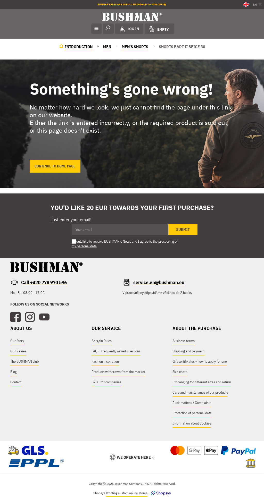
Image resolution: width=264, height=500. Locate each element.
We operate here (134, 457)
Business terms (183, 340)
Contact (15, 382)
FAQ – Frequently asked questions (116, 351)
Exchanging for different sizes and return (201, 382)
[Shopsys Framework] (159, 493)
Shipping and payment (188, 351)
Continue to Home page (55, 166)
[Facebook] (15, 317)
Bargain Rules (102, 340)
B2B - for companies (106, 382)
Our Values (18, 351)
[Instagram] (30, 317)
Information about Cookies (191, 423)
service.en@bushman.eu (158, 282)
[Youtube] (44, 317)
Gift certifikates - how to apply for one (199, 361)
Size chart (179, 371)
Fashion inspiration (105, 361)
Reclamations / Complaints (191, 402)
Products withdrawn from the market (118, 371)
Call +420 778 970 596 (44, 282)
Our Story (17, 340)
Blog (13, 371)
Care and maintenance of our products (200, 392)
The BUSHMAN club (24, 361)
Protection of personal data (192, 413)
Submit (183, 229)
